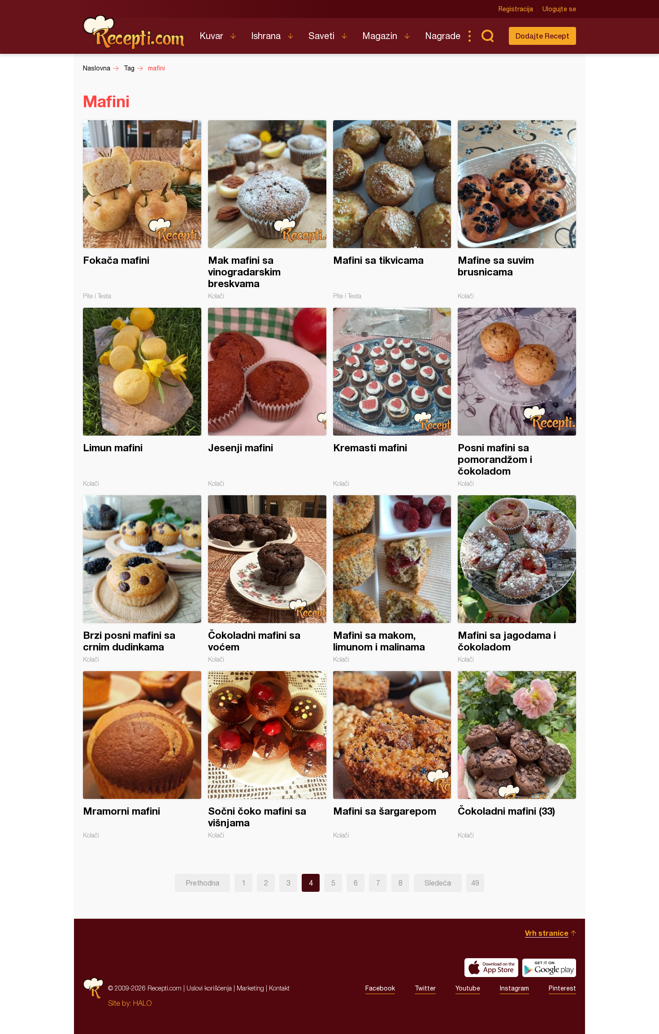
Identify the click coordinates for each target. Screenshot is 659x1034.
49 (475, 883)
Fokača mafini (142, 210)
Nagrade (442, 36)
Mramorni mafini (142, 755)
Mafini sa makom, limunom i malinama (392, 579)
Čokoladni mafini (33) (517, 755)
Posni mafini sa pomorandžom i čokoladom (517, 397)
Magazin (379, 36)
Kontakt (279, 988)
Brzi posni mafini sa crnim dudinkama (142, 579)
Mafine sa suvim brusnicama (517, 210)
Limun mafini (142, 397)
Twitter (425, 988)
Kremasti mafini (392, 397)
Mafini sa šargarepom (392, 755)
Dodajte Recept (542, 35)
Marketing (250, 988)
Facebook (380, 988)
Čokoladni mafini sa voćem (267, 579)
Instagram (514, 988)
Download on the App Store (491, 967)
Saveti (321, 36)
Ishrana (266, 36)
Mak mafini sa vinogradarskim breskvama (267, 210)
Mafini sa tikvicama (392, 210)
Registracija (516, 9)
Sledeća (438, 883)
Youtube (467, 988)
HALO (142, 1003)
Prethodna (202, 883)
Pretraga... (487, 36)
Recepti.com (134, 32)
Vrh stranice (546, 933)
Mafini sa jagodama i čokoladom (517, 579)
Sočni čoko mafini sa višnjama (267, 755)
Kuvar (211, 36)
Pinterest (562, 988)
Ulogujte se (559, 9)
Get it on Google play (549, 967)
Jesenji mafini (267, 397)
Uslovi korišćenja (209, 988)
